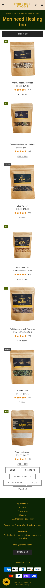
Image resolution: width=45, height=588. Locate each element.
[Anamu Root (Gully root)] (22, 58)
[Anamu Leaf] (22, 366)
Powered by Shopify (22, 585)
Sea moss (30, 470)
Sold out (22, 217)
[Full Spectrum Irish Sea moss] (22, 305)
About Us (22, 489)
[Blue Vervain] (22, 182)
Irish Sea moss (22, 267)
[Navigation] (3, 5)
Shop (12, 470)
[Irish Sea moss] (22, 243)
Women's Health (22, 476)
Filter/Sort (22, 34)
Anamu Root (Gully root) (23, 83)
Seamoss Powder (22, 452)
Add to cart (23, 94)
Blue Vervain (22, 206)
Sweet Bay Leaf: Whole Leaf (22, 144)
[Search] (36, 5)
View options (22, 279)
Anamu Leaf (22, 390)
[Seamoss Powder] (22, 428)
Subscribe (22, 552)
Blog (34, 483)
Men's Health (15, 483)
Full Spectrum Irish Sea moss (22, 329)
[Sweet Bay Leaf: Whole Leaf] (22, 120)
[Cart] (42, 5)
